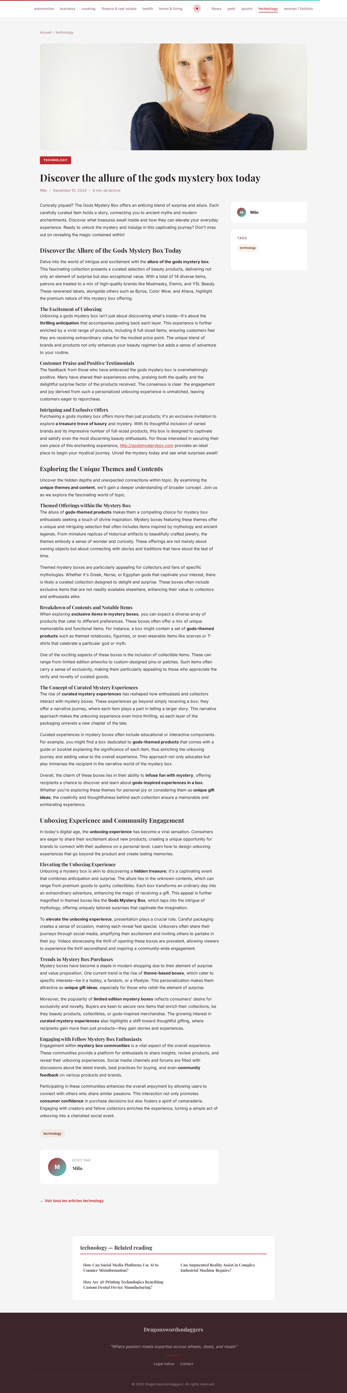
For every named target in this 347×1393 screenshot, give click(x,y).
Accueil (45, 32)
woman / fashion (298, 8)
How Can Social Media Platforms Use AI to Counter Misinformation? (120, 1267)
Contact (186, 1363)
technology (268, 8)
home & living (170, 8)
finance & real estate (119, 8)
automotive (44, 8)
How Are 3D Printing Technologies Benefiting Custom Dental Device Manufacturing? (123, 1284)
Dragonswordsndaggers (173, 1329)
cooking (89, 8)
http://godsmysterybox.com (147, 445)
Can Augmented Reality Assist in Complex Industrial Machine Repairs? (218, 1267)
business (67, 8)
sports (247, 8)
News (217, 8)
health (148, 8)
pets (231, 8)
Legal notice (164, 1363)
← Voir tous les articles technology (72, 1200)
